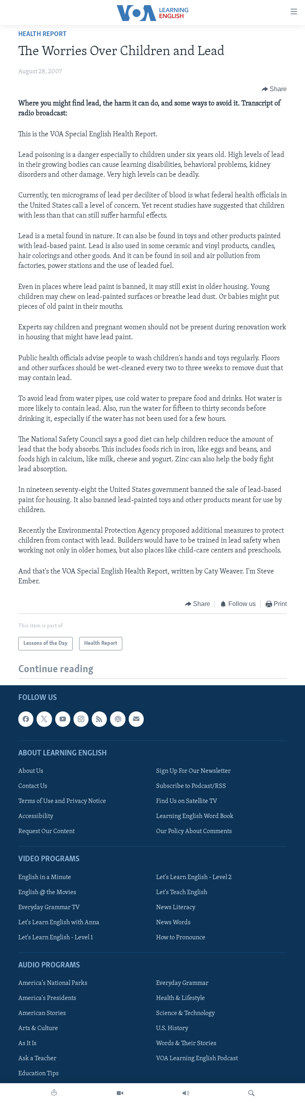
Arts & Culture (38, 1029)
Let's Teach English (181, 892)
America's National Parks (52, 983)
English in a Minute (44, 877)
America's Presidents (47, 999)
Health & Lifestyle (180, 999)
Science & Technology (185, 1014)
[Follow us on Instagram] (81, 719)
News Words (173, 922)
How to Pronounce (180, 938)
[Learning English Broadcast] (186, 1093)
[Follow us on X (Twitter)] (44, 719)
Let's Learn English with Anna (58, 922)
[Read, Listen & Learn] (54, 1093)
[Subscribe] (136, 719)
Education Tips (38, 1074)
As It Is (27, 1044)
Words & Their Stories (186, 1044)
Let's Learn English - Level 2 (194, 877)
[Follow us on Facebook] (25, 719)
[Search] (251, 1093)
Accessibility (35, 816)
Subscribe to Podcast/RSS (191, 786)
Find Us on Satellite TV (186, 801)
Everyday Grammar (182, 983)
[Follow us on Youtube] (62, 719)
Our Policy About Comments (194, 832)
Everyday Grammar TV (49, 907)
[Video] (120, 1093)
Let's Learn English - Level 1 (55, 938)
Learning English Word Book (195, 816)
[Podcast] (117, 719)
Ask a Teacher (37, 1059)
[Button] (274, 89)
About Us (30, 771)
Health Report (42, 34)
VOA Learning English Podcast (197, 1059)
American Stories (42, 1014)
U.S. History (172, 1029)
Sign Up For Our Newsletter (193, 771)
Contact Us (32, 786)
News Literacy (175, 907)
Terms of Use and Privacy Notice (62, 801)
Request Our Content (46, 832)
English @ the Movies (47, 892)
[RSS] (99, 719)
